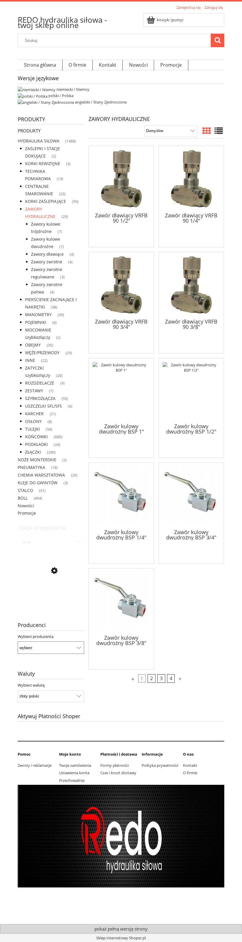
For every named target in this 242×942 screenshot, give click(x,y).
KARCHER (34, 413)
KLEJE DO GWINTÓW (38, 482)
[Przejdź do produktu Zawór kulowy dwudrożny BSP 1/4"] (121, 495)
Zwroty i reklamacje (35, 765)
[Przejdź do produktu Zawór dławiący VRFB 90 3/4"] (121, 285)
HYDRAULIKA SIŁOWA (38, 141)
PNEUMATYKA (31, 467)
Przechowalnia (71, 780)
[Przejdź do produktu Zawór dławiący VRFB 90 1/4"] (191, 178)
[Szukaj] (217, 40)
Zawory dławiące (47, 254)
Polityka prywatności (160, 765)
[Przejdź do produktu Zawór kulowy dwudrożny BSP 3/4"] (191, 495)
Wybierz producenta (35, 636)
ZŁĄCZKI (33, 452)
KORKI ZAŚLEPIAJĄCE (45, 201)
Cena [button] (26, 542)
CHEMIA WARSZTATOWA (41, 475)
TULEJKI (32, 429)
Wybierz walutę (31, 685)
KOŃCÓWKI (36, 436)
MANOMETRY (38, 314)
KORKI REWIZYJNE (42, 163)
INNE (30, 360)
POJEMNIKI (35, 322)
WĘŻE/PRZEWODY (42, 352)
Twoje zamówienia (75, 765)
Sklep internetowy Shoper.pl (121, 938)
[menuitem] (40, 65)
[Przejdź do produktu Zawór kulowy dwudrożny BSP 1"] (121, 390)
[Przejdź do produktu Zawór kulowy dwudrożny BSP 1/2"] (191, 390)
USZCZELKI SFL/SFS (43, 406)
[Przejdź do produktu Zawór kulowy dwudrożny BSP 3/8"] (121, 601)
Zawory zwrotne (46, 262)
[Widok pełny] (219, 130)
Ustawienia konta (74, 772)
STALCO (25, 490)
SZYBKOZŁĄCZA (40, 398)
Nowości (26, 505)
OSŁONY (33, 421)
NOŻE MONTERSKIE (37, 459)
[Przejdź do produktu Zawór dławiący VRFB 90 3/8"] (191, 285)
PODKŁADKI (36, 444)
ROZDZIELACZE (39, 383)
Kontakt (190, 765)
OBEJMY (33, 345)
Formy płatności (114, 765)
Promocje (27, 513)
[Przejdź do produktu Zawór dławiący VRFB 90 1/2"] (121, 178)
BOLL (23, 498)
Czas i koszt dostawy (118, 772)
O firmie (190, 772)
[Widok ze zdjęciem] (206, 130)
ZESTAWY (34, 390)
